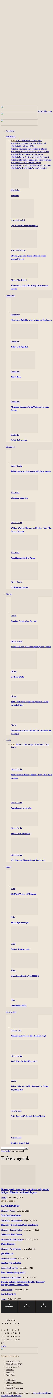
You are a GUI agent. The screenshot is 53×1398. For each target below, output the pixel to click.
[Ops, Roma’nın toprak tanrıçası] (22, 217)
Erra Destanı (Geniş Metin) (13, 1273)
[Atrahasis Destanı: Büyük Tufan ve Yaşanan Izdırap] (24, 398)
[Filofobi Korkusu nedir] (24, 941)
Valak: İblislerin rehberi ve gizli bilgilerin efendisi (31, 471)
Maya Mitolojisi (26, 159)
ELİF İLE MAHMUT (10, 1206)
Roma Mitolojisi (26, 165)
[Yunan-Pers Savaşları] (24, 825)
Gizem (8, 594)
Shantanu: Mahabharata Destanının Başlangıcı (31, 320)
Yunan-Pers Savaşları (20, 834)
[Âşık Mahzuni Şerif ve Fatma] (24, 549)
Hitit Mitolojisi (38, 151)
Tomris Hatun (16, 1229)
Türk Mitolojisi (25, 168)
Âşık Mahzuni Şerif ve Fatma (23, 558)
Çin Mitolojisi (25, 146)
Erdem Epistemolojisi (19, 923)
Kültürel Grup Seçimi (20, 1143)
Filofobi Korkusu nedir (20, 949)
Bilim (8, 867)
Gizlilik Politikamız (14, 1382)
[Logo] (19, 118)
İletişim (9, 1385)
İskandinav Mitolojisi (28, 154)
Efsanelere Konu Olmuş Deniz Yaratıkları (19, 1225)
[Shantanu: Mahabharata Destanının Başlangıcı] (24, 312)
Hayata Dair (11, 1012)
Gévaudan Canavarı (19, 498)
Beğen (9, 1301)
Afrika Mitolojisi (23, 140)
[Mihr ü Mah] (23, 368)
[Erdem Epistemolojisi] (24, 914)
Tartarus (15, 196)
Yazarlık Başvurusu (14, 1388)
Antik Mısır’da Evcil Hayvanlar (24, 1061)
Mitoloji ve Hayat (13, 1395)
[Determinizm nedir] (24, 997)
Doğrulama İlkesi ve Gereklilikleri (25, 976)
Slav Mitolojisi (39, 165)
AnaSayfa (10, 131)
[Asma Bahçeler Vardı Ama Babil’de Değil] (24, 1027)
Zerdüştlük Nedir (8, 1294)
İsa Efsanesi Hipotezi (19, 587)
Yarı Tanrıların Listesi (11, 1216)
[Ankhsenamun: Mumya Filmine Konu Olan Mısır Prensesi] (24, 766)
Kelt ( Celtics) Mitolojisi (29, 157)
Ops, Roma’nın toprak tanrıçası (24, 226)
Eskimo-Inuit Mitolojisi (31, 148)
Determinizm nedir (18, 1006)
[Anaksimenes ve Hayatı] (24, 800)
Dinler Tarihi (16, 465)
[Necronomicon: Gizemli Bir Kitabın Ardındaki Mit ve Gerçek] (24, 722)
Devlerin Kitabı (17, 677)
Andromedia (16, 1220)
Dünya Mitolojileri (19, 280)
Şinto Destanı (7, 1254)
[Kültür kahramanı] (24, 432)
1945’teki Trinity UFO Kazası (23, 894)
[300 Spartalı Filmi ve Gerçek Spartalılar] (24, 852)
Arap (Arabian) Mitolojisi (30, 143)
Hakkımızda (11, 1379)
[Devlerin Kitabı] (24, 668)
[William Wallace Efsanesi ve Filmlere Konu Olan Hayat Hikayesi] (23, 519)
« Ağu (3, 1346)
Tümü (13, 140)
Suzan (9, 1289)
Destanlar (10, 295)
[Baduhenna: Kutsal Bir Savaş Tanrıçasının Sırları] (24, 277)
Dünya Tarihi (16, 522)
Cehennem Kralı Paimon (11, 1235)
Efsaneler (10, 446)
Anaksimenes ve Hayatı (21, 808)
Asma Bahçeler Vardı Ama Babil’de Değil (28, 1036)
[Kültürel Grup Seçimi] (24, 1134)
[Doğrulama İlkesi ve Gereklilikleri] (24, 967)
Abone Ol (43, 1301)
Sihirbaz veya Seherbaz (11, 1263)
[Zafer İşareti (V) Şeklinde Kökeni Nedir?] (24, 1108)
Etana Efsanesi (7, 1244)
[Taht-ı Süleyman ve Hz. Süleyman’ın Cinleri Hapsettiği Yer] (24, 693)
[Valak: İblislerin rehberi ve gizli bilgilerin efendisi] (24, 463)
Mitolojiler (10, 136)
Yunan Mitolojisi (39, 168)
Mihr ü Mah (16, 377)
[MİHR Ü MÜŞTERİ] (24, 338)
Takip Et (26, 1301)
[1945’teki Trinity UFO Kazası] (24, 885)
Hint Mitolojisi (25, 151)
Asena (3, 1197)
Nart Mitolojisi (25, 162)
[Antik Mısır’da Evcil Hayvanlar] (24, 1053)
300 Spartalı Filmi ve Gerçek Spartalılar (28, 860)
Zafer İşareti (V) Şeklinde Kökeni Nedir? (28, 1116)
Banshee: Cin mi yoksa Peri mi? (24, 621)
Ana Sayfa (5, 1151)
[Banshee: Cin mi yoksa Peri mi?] (24, 613)
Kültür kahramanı (19, 440)
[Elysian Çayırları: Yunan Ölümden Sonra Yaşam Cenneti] (24, 247)
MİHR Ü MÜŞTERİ (19, 347)
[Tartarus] (20, 187)
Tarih (8, 740)
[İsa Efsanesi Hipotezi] (24, 579)
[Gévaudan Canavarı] (24, 489)
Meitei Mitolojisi (40, 159)
